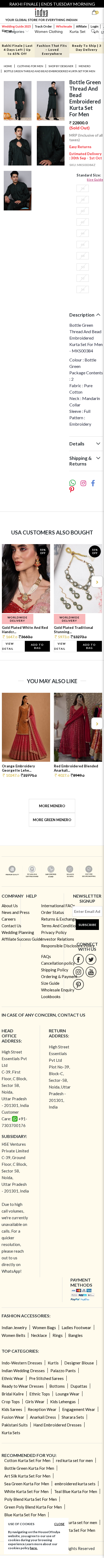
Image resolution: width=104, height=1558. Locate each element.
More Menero (52, 806)
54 (83, 289)
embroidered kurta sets (75, 1483)
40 (83, 211)
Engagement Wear (78, 1409)
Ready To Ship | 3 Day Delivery (86, 48)
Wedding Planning (18, 932)
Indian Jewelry (14, 1327)
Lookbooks (51, 996)
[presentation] (7, 582)
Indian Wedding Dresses (23, 1370)
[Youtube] (91, 971)
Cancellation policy (58, 963)
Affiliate (81, 26)
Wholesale (64, 26)
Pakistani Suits (15, 1424)
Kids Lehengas (63, 1401)
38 (83, 200)
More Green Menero (52, 820)
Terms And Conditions (60, 925)
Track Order (43, 26)
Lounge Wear (67, 1393)
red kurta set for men (74, 1460)
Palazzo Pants (63, 1370)
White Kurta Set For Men (26, 1491)
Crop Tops (11, 1401)
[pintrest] (78, 984)
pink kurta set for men (78, 1522)
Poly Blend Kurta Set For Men (30, 1499)
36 (83, 188)
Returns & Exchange (59, 919)
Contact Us (11, 925)
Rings (58, 1335)
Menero (84, 66)
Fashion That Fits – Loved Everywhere (52, 50)
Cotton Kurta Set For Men (27, 1460)
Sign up (7, 30)
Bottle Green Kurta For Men (29, 1468)
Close (59, 1524)
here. (34, 1548)
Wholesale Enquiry (57, 989)
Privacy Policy (54, 932)
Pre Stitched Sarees (46, 1378)
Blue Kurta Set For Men (25, 1514)
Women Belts (13, 1335)
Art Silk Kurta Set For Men (27, 1476)
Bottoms (57, 1386)
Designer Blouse (79, 1362)
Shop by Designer (61, 66)
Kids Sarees (12, 1409)
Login (94, 26)
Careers (9, 919)
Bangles (75, 1335)
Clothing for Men (30, 66)
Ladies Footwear (76, 1327)
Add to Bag (37, 646)
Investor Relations (57, 939)
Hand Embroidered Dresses (57, 1424)
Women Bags (44, 1327)
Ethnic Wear (12, 1378)
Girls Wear (35, 1401)
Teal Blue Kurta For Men (75, 1491)
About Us (10, 905)
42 (83, 222)
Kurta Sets (11, 1432)
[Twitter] (91, 959)
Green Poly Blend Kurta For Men (33, 1507)
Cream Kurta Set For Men (72, 1530)
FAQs (46, 956)
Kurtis (53, 1362)
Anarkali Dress (43, 1417)
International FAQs (58, 905)
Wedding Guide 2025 (16, 26)
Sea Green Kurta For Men (26, 1483)
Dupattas (78, 1386)
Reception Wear (42, 1409)
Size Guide (95, 179)
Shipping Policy (54, 969)
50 (83, 267)
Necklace (39, 1335)
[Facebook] (78, 959)
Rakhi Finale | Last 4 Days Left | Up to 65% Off (17, 50)
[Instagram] (78, 971)
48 (83, 256)
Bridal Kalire (13, 1393)
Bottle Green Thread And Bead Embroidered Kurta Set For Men (49, 71)
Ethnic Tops (39, 1393)
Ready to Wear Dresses (23, 1386)
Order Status (52, 912)
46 (83, 245)
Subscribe (87, 925)
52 (83, 278)
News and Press (16, 912)
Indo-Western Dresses (22, 1362)
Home (8, 66)
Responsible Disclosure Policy (68, 945)
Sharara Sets (73, 1417)
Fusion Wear (13, 1417)
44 (83, 233)
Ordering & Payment (59, 976)
